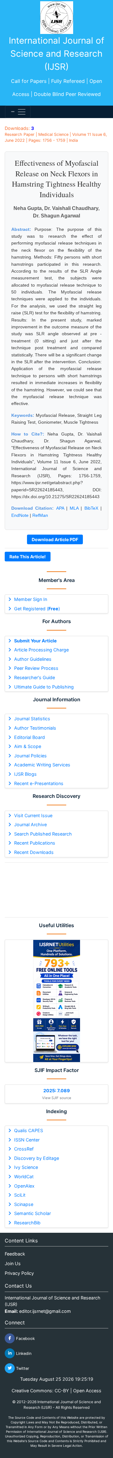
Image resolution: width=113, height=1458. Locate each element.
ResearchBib (27, 1222)
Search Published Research (43, 833)
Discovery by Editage (36, 1158)
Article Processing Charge (41, 649)
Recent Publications (34, 843)
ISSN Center (27, 1139)
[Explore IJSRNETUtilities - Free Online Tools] (56, 1001)
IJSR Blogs (25, 774)
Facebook (25, 1338)
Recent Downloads (34, 852)
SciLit (19, 1195)
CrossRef (24, 1148)
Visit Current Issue (33, 815)
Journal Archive (30, 824)
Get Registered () (37, 608)
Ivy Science (26, 1167)
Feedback (15, 1253)
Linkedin (23, 1353)
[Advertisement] (56, 890)
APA (60, 508)
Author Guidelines (32, 659)
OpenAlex (24, 1186)
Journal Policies (30, 755)
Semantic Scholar (32, 1213)
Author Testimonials (35, 728)
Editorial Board (29, 737)
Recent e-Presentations (38, 783)
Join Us (13, 1263)
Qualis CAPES (28, 1130)
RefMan (40, 515)
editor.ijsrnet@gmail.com (45, 1311)
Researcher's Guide (34, 677)
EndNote (20, 515)
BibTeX (91, 508)
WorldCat (24, 1176)
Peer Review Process (36, 668)
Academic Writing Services (42, 764)
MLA (74, 508)
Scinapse (23, 1204)
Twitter (22, 1368)
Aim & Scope (27, 746)
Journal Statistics (32, 718)
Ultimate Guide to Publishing (44, 686)
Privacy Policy (19, 1273)
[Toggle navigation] (17, 112)
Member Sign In (30, 599)
